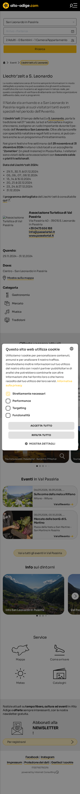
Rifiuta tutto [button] (41, 435)
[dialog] (40, 397)
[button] (40, 443)
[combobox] (71, 348)
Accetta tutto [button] (41, 425)
